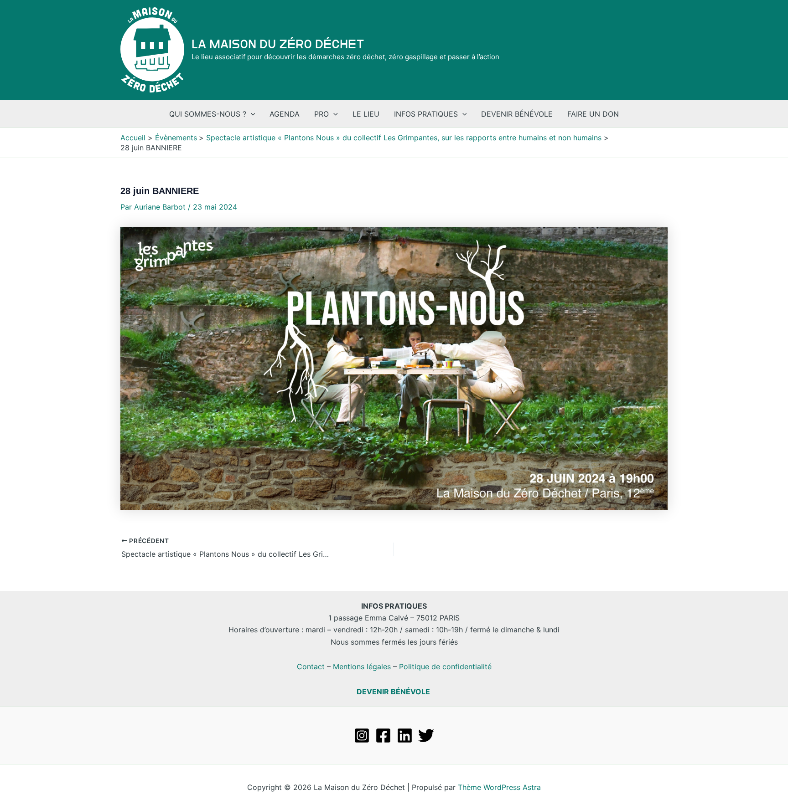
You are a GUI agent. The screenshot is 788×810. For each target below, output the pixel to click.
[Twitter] (426, 735)
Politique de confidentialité (445, 666)
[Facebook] (383, 735)
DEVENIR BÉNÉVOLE (393, 691)
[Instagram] (362, 735)
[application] (250, 114)
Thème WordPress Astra (499, 787)
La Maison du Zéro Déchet (278, 44)
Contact (311, 666)
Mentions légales (362, 666)
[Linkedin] (405, 735)
